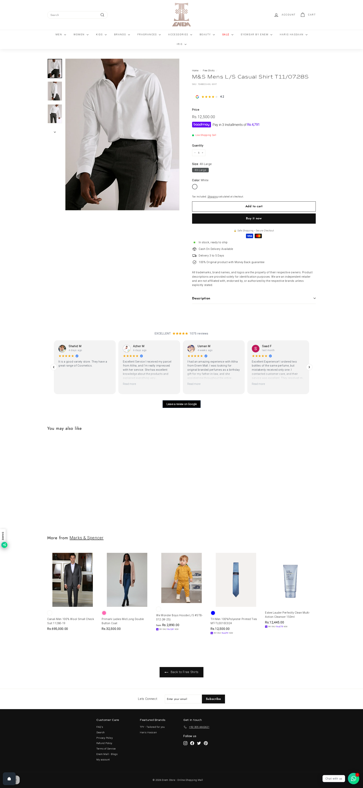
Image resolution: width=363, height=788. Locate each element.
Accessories (178, 34)
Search (100, 732)
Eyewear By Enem (255, 34)
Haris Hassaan (292, 34)
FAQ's (99, 727)
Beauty (206, 34)
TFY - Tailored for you (152, 727)
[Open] (9, 778)
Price (195, 109)
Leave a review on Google (182, 404)
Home (195, 70)
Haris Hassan (148, 732)
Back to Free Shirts (184, 672)
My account (103, 759)
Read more (129, 383)
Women (80, 34)
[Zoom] (122, 134)
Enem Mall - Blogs (107, 754)
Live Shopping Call (205, 135)
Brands (120, 34)
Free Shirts (209, 70)
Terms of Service (106, 748)
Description (201, 298)
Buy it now (254, 218)
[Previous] (53, 367)
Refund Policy (104, 743)
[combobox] (77, 15)
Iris (180, 44)
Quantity (197, 145)
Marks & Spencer (87, 537)
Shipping (213, 196)
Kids (100, 34)
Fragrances (147, 34)
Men (59, 34)
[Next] (54, 131)
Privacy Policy (104, 737)
